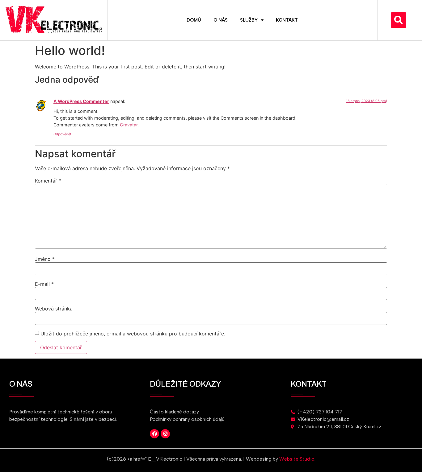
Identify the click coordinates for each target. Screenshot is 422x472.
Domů (194, 20)
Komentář (48, 180)
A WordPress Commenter (81, 101)
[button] (398, 20)
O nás (220, 20)
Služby (249, 20)
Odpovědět (62, 134)
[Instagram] (165, 433)
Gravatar (128, 124)
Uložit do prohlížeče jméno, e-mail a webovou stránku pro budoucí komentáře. (132, 333)
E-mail (44, 283)
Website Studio (296, 459)
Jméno (45, 259)
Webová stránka (54, 308)
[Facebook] (154, 433)
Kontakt (287, 20)
